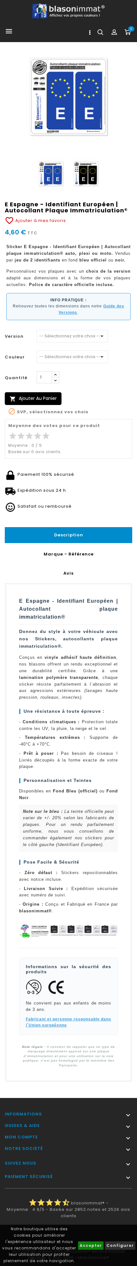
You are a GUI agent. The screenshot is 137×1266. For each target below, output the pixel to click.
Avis (68, 573)
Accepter (91, 1245)
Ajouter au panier (33, 398)
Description (68, 535)
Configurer (120, 1245)
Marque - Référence (69, 554)
